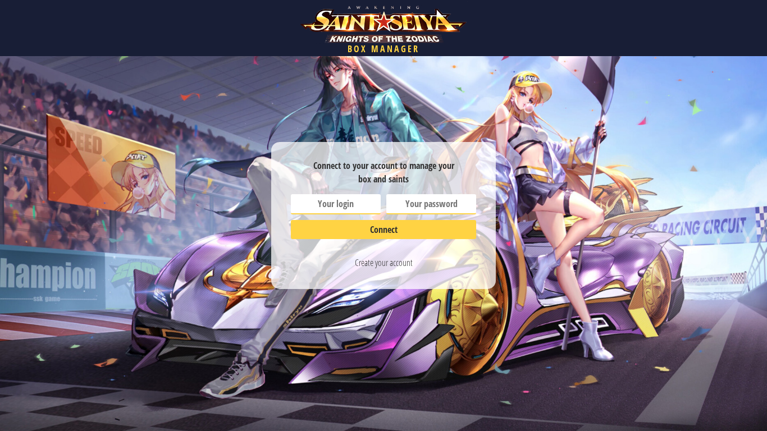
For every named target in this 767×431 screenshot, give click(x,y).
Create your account (384, 262)
